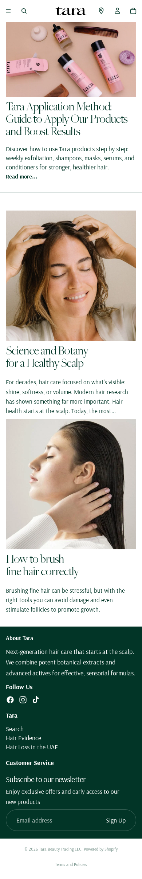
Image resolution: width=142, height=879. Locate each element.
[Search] (24, 11)
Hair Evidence (23, 738)
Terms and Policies (71, 864)
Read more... (22, 176)
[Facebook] (10, 700)
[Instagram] (23, 700)
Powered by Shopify (101, 849)
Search (15, 729)
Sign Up (116, 820)
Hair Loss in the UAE (32, 747)
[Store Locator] (101, 11)
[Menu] (8, 11)
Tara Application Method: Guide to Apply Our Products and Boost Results (66, 118)
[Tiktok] (35, 700)
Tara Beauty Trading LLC (60, 849)
